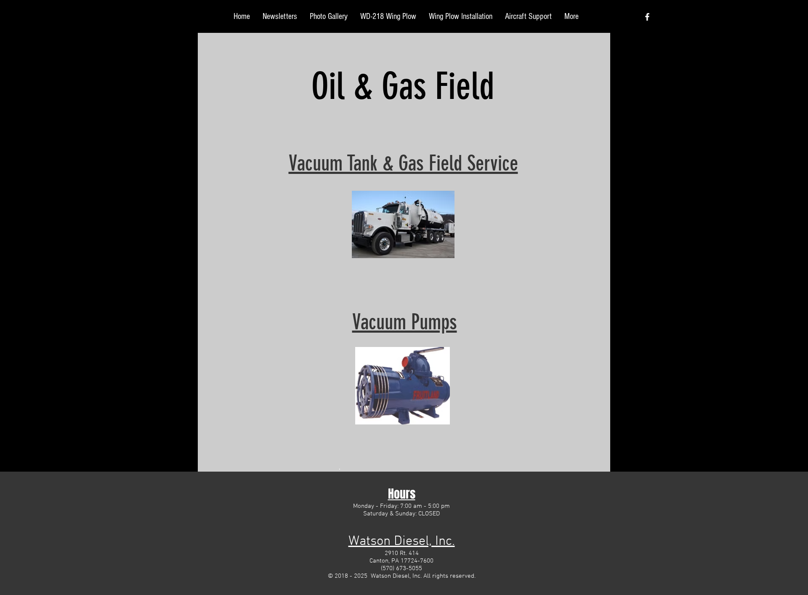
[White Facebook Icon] (647, 17)
